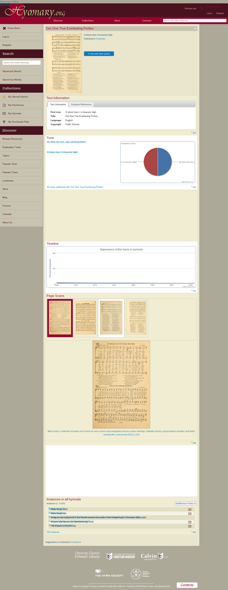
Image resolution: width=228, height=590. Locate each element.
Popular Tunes (10, 172)
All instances (53, 532)
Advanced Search (12, 71)
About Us (7, 222)
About (75, 586)
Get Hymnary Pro (162, 586)
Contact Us (103, 586)
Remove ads (190, 8)
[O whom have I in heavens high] (62, 152)
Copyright (83, 586)
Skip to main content (9, 2)
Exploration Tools (12, 147)
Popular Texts (10, 164)
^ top (193, 132)
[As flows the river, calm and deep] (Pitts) (66, 142)
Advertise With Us (117, 586)
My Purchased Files (18, 122)
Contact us (76, 542)
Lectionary (8, 180)
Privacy (93, 586)
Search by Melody (12, 79)
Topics (6, 155)
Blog (5, 197)
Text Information (58, 104)
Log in (209, 13)
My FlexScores (16, 105)
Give (151, 586)
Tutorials (7, 214)
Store (117, 20)
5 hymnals (100, 39)
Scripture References (81, 104)
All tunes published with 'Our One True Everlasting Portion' (75, 187)
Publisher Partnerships (137, 586)
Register (220, 13)
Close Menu (14, 28)
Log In (6, 36)
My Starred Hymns (18, 96)
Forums (7, 206)
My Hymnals (14, 113)
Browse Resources (12, 139)
